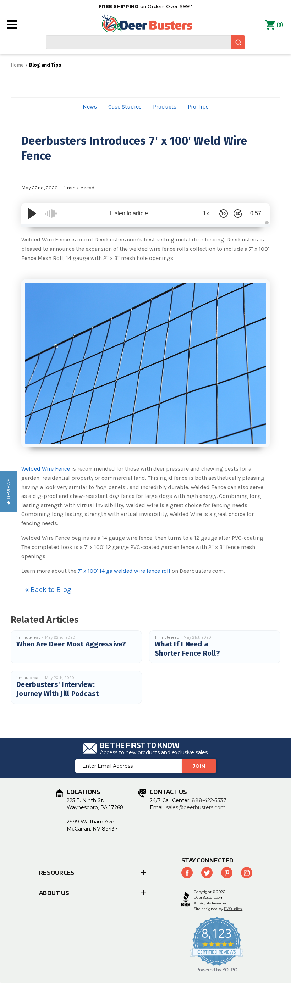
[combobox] (145, 42)
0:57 (255, 213)
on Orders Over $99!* (145, 6)
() (279, 25)
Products (164, 106)
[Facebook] (187, 872)
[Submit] (238, 42)
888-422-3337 (209, 800)
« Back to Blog (48, 589)
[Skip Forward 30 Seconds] (238, 213)
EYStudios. (233, 908)
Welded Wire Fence (45, 468)
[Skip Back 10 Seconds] (223, 213)
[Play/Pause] (32, 213)
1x (206, 213)
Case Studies (125, 106)
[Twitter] (207, 872)
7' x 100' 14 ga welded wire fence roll (124, 570)
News (90, 106)
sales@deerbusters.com (196, 807)
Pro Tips (198, 106)
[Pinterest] (226, 872)
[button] (8, 491)
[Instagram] (246, 872)
